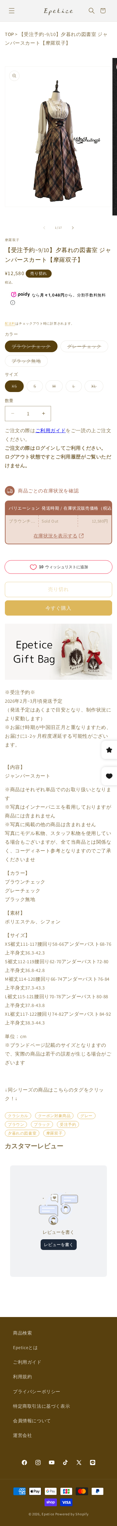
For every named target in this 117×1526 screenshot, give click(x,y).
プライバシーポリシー (36, 1391)
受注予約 (68, 1124)
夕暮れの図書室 (22, 1133)
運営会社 (22, 1435)
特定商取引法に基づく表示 (41, 1406)
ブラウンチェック (33, 347)
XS (16, 387)
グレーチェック (86, 347)
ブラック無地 (29, 362)
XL (96, 387)
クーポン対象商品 (54, 1115)
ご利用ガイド (50, 430)
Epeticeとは (25, 1347)
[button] (11, 11)
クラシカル (18, 1115)
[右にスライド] (73, 228)
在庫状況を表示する (55, 535)
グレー (86, 1115)
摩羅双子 (12, 240)
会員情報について (32, 1421)
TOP (9, 34)
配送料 (10, 323)
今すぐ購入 (59, 608)
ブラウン (16, 1124)
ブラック (42, 1124)
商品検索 (22, 1333)
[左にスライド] (44, 228)
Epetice (48, 1514)
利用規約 (22, 1377)
